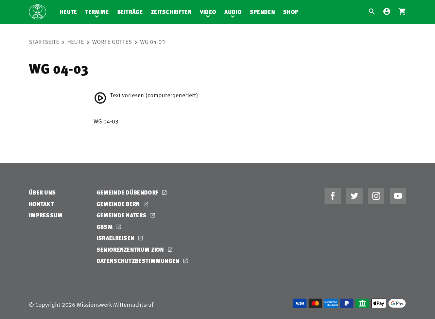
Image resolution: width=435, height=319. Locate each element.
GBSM (106, 226)
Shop (290, 11)
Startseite (44, 41)
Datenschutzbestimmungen (139, 260)
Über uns (42, 192)
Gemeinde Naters (122, 215)
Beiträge (130, 11)
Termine (97, 11)
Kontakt (41, 204)
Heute (68, 11)
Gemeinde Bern (119, 204)
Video (208, 11)
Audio (233, 11)
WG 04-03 (152, 41)
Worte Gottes (112, 41)
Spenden (262, 11)
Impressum (46, 215)
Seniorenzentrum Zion (131, 249)
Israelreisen (116, 238)
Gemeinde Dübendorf (128, 192)
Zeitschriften (171, 11)
